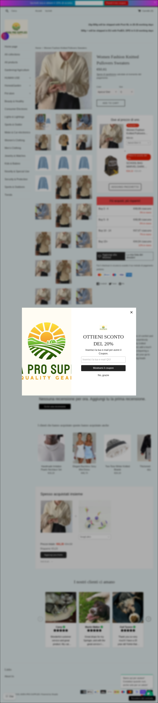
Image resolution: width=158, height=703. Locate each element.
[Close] (131, 312)
